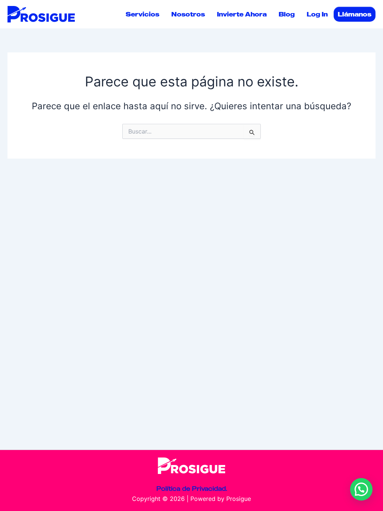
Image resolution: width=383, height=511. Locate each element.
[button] (361, 489)
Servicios (142, 14)
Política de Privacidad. (191, 488)
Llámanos (354, 14)
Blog (287, 14)
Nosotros (188, 14)
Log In (317, 14)
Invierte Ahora (242, 14)
